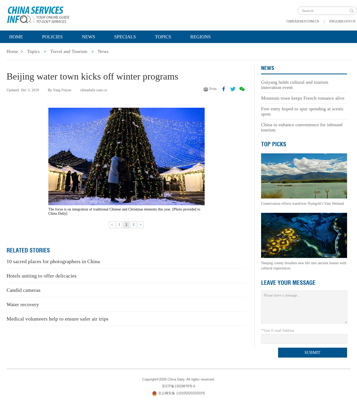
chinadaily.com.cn (302, 21)
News (88, 36)
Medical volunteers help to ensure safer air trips (57, 319)
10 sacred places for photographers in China (53, 261)
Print (213, 89)
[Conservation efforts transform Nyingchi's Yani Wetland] (304, 176)
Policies (52, 36)
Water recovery (23, 304)
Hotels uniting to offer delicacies (42, 276)
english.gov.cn (342, 21)
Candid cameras (24, 290)
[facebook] (223, 89)
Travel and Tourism (68, 51)
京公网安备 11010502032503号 (181, 393)
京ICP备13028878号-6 (178, 386)
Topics (163, 36)
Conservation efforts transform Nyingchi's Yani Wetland (302, 204)
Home (16, 36)
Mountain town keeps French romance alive (302, 98)
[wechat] (242, 89)
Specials (125, 36)
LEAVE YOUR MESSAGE (288, 283)
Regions (200, 36)
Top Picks (273, 144)
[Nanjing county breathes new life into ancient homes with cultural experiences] (304, 235)
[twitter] (232, 89)
